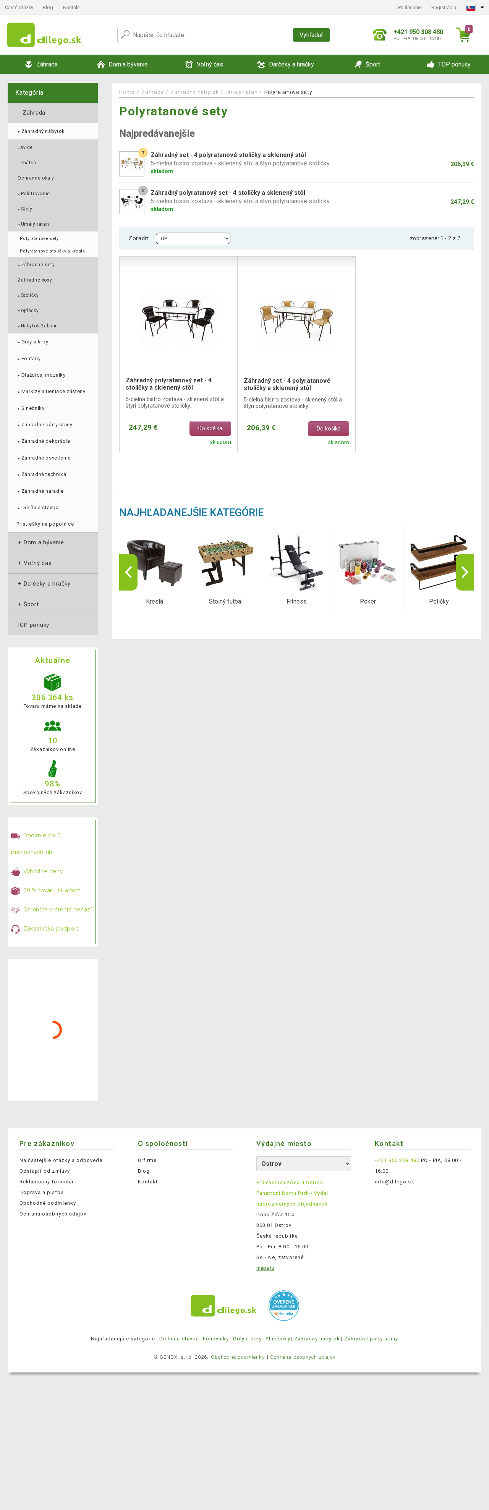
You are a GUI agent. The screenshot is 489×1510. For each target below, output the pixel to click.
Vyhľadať (311, 35)
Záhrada (30, 112)
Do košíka (210, 428)
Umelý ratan (33, 224)
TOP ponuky (32, 624)
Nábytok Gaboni (37, 326)
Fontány (28, 358)
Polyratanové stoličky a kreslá (52, 251)
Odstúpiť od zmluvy (44, 1171)
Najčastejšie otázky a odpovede (60, 1160)
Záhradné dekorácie (43, 441)
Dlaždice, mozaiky (40, 375)
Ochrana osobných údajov (52, 1214)
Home (127, 92)
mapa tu (265, 1268)
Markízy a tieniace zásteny (50, 391)
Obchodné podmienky (47, 1203)
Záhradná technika (41, 474)
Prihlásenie (410, 7)
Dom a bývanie (40, 542)
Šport (27, 604)
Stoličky (28, 295)
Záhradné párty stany (44, 424)
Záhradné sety (36, 264)
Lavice (25, 147)
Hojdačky (28, 310)
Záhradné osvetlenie (43, 458)
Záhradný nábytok (40, 131)
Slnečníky (30, 408)
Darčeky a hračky (43, 583)
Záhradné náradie (40, 491)
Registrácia (443, 7)
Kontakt (71, 7)
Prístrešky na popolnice (45, 524)
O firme (147, 1160)
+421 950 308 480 (397, 1160)
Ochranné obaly (36, 178)
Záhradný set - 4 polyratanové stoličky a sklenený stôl (287, 384)
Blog (48, 7)
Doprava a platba (41, 1192)
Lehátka (27, 162)
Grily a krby (32, 342)
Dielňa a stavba (37, 507)
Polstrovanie (34, 193)
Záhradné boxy (35, 280)
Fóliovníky (216, 1339)
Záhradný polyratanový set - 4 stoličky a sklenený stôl (169, 384)
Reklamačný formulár (46, 1182)
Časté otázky (19, 7)
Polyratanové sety (39, 238)
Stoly (25, 209)
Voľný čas (34, 563)
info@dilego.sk (395, 1182)
